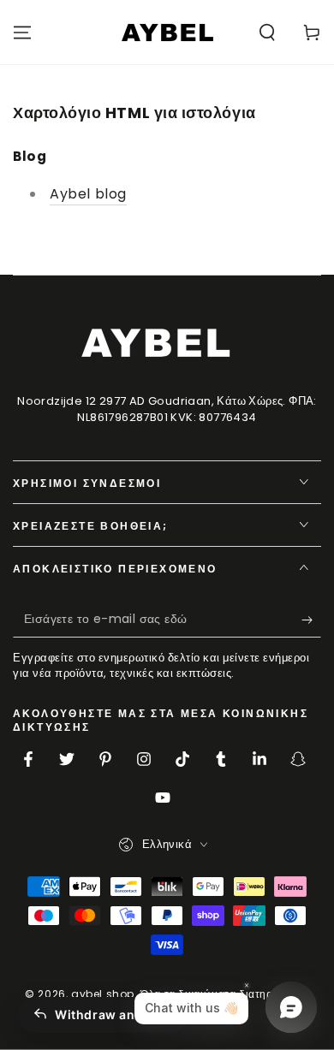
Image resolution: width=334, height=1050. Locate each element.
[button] (267, 32)
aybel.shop (102, 994)
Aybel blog (88, 194)
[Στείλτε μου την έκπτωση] (311, 620)
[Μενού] (22, 32)
